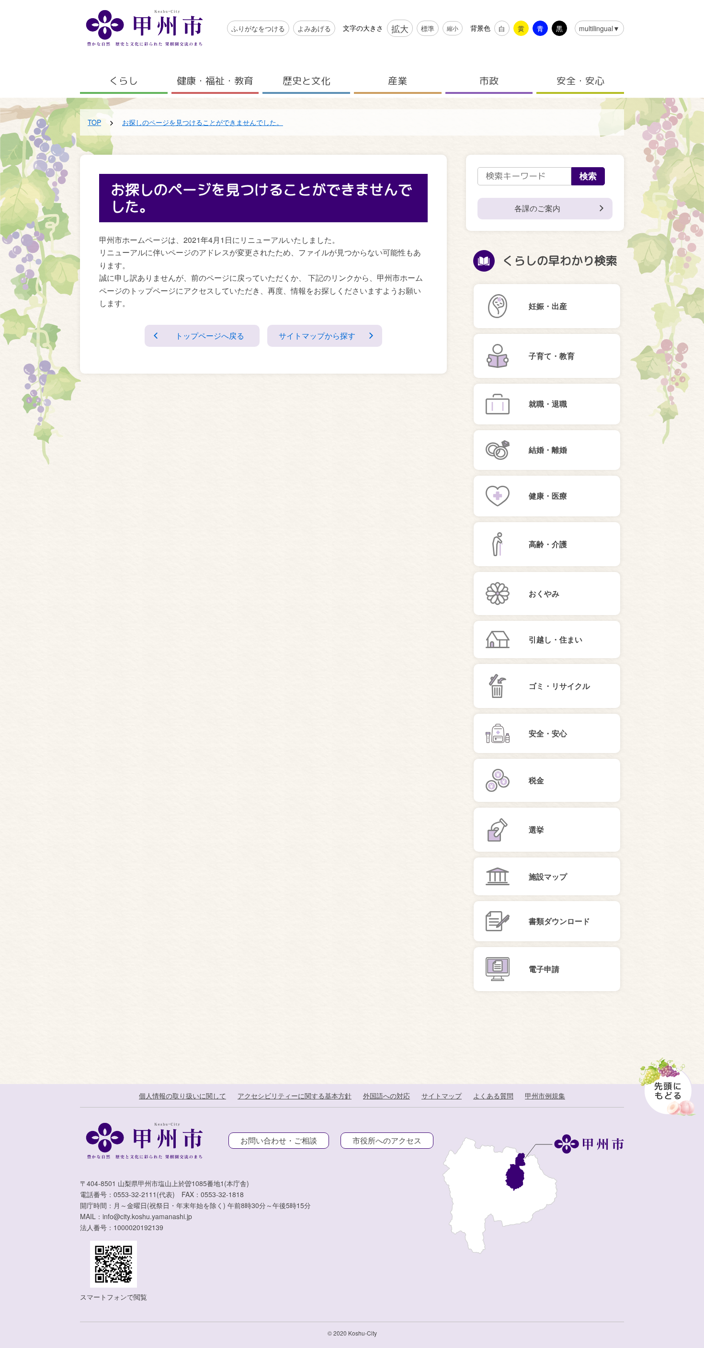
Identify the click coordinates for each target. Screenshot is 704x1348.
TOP (94, 122)
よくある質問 (493, 1095)
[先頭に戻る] (665, 1084)
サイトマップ (441, 1095)
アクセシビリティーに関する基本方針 (295, 1095)
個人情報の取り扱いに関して (182, 1095)
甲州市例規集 (545, 1095)
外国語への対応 (386, 1095)
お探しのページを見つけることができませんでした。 (202, 122)
